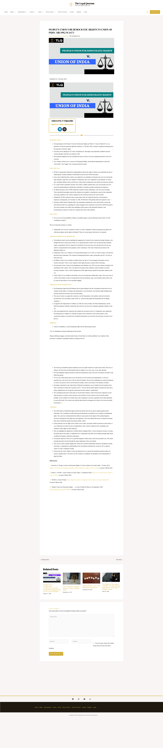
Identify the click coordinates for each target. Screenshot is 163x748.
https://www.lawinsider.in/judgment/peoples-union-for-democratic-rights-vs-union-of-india (74, 468)
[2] (66, 220)
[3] (60, 301)
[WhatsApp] (90, 699)
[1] (110, 199)
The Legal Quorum (84, 3)
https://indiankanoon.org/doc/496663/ (60, 489)
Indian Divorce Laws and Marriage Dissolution (91, 586)
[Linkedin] (73, 699)
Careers (32, 12)
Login (85, 12)
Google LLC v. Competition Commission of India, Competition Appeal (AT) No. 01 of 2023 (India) (52, 588)
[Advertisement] (81, 354)
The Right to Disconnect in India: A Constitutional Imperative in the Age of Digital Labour (111, 586)
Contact (72, 12)
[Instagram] (78, 699)
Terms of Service (62, 12)
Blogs (11, 12)
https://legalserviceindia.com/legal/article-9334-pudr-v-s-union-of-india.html (88, 480)
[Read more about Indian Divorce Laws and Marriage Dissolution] (91, 578)
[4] (62, 403)
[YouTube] (84, 699)
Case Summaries (64, 36)
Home (6, 12)
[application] (14, 12)
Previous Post (44, 559)
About (39, 12)
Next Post (119, 559)
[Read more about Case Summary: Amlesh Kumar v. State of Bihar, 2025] (71, 578)
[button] (147, 12)
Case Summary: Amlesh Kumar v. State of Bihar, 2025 (71, 588)
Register (79, 12)
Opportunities (21, 12)
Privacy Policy (50, 12)
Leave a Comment (54, 36)
